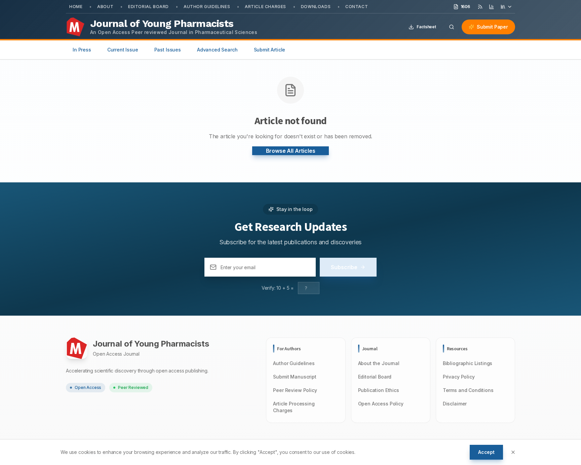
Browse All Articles (290, 150)
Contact (356, 6)
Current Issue (122, 49)
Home (75, 6)
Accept (486, 452)
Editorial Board (148, 6)
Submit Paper (492, 27)
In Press (82, 49)
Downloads (316, 6)
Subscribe (344, 267)
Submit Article (269, 49)
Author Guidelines (207, 6)
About (105, 6)
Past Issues (167, 49)
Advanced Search (217, 49)
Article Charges (265, 6)
